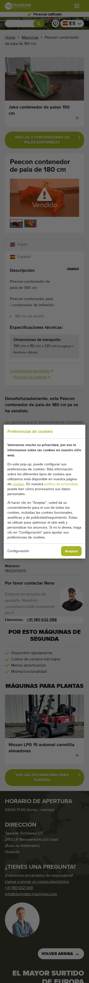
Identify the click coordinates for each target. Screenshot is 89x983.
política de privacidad (60, 484)
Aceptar (71, 551)
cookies (18, 484)
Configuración (18, 551)
